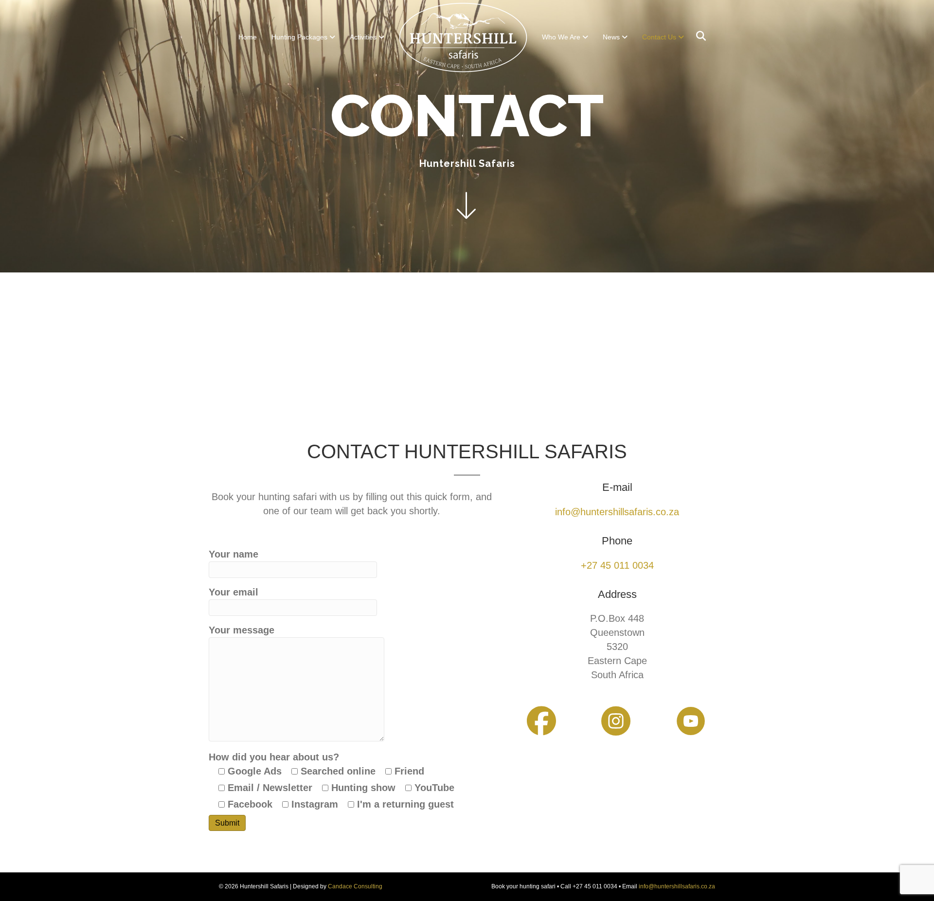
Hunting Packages (299, 37)
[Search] (697, 36)
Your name (233, 554)
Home (247, 37)
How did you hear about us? (331, 781)
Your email (233, 592)
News (611, 37)
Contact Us (659, 37)
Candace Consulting (355, 886)
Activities (363, 37)
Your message (241, 630)
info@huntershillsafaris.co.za (677, 886)
